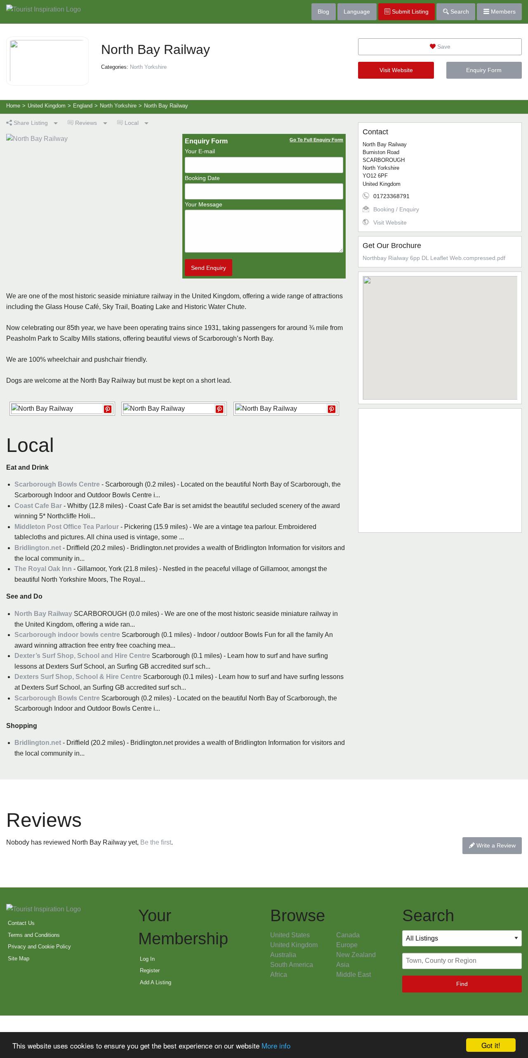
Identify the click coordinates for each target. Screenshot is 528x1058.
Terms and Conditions (34, 935)
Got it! (490, 1045)
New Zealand (356, 954)
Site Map (18, 958)
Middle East (353, 974)
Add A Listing (155, 982)
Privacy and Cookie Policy (39, 946)
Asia (342, 964)
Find (462, 984)
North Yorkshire (148, 67)
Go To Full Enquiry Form (316, 139)
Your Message (203, 204)
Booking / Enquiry (396, 209)
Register (150, 970)
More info (276, 1045)
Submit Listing (409, 11)
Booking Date (202, 178)
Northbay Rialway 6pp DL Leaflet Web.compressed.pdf (434, 258)
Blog (323, 11)
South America (291, 964)
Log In (147, 959)
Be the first (155, 842)
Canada (348, 935)
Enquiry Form (484, 70)
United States (290, 935)
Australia (283, 954)
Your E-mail (200, 151)
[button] (440, 333)
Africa (278, 974)
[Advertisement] (440, 470)
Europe (347, 944)
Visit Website (396, 70)
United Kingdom (294, 944)
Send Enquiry (208, 267)
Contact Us (21, 923)
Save (443, 46)
